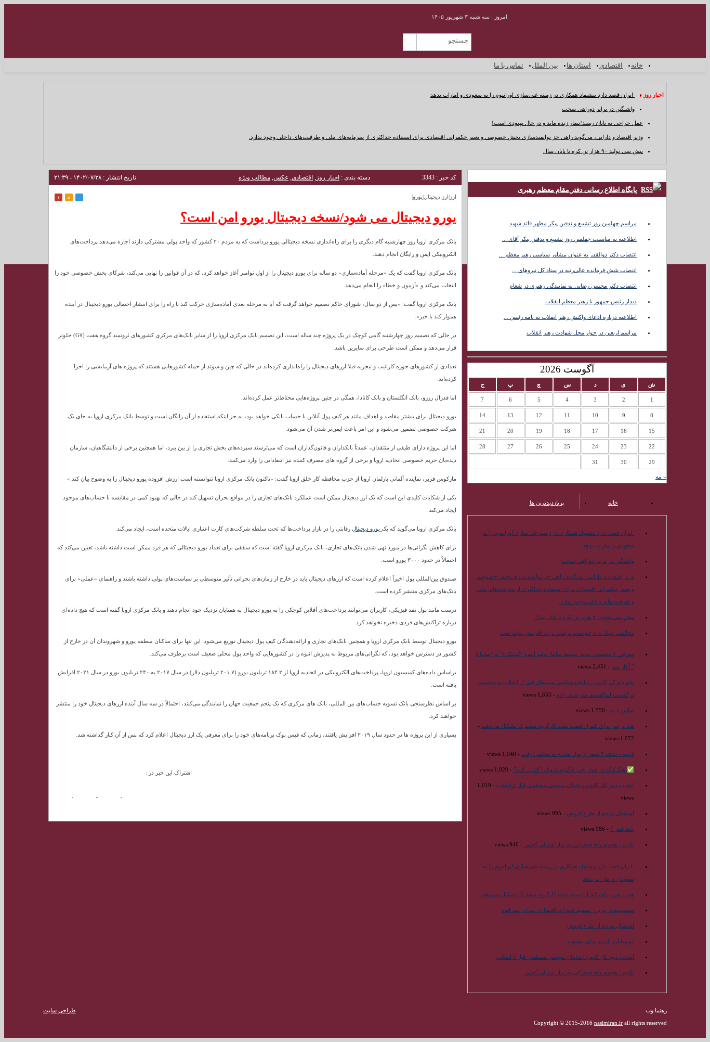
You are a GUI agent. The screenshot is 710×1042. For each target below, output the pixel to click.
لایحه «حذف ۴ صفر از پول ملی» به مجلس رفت (577, 754)
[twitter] (112, 798)
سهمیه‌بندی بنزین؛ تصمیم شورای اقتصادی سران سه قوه (568, 910)
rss (410, 13)
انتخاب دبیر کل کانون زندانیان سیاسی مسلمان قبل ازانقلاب (565, 785)
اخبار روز (327, 177)
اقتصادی (611, 65)
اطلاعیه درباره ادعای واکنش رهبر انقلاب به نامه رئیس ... (570, 317)
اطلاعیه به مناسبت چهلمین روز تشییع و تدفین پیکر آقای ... (569, 239)
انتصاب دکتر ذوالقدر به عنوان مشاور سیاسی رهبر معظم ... (568, 254)
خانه (637, 65)
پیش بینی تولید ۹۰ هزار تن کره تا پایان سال (593, 151)
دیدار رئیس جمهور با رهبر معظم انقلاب (591, 301)
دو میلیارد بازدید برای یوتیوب (601, 941)
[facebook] (63, 798)
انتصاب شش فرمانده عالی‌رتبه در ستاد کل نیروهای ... (574, 270)
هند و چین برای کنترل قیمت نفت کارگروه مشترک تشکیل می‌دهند (557, 726)
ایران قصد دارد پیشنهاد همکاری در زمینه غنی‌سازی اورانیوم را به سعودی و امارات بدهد (532, 95)
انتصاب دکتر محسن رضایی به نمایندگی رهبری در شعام (573, 285)
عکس (280, 177)
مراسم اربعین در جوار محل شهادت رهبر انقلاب (582, 332)
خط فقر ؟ (622, 829)
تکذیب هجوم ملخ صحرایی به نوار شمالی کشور (579, 844)
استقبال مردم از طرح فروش (600, 813)
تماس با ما (508, 65)
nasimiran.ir (608, 1023)
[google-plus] (88, 798)
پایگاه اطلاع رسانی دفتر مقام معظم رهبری (577, 190)
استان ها (579, 65)
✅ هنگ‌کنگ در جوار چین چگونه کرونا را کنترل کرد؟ (574, 769)
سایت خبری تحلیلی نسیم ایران (604, 39)
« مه (660, 476)
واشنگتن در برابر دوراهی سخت (598, 109)
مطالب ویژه (254, 177)
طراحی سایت (59, 1010)
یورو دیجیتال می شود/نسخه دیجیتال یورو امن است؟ (318, 217)
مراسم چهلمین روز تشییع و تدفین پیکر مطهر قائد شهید (573, 223)
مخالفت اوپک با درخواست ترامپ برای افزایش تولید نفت (567, 632)
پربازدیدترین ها (547, 502)
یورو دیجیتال (367, 528)
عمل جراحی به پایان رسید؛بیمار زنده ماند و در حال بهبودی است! (567, 123)
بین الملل (545, 65)
